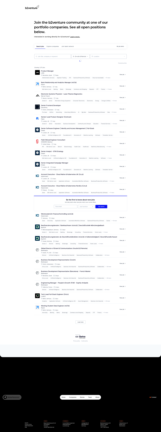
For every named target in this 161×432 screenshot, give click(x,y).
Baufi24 (43, 227)
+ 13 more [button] (114, 123)
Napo (43, 119)
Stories (82, 397)
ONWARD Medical (46, 142)
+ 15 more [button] (107, 77)
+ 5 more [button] (105, 232)
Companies (72, 397)
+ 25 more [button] (107, 301)
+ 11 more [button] (109, 89)
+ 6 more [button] (114, 100)
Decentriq (44, 107)
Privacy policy (76, 341)
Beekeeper (44, 250)
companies (53, 46)
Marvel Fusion (45, 96)
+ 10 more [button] (114, 220)
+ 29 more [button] (106, 255)
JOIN (42, 73)
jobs (40, 46)
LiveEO (43, 296)
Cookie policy (84, 341)
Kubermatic (44, 176)
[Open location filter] (124, 56)
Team (90, 397)
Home (63, 397)
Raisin (43, 84)
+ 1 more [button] (109, 158)
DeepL (43, 130)
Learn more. (75, 37)
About (97, 397)
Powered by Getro (122, 63)
